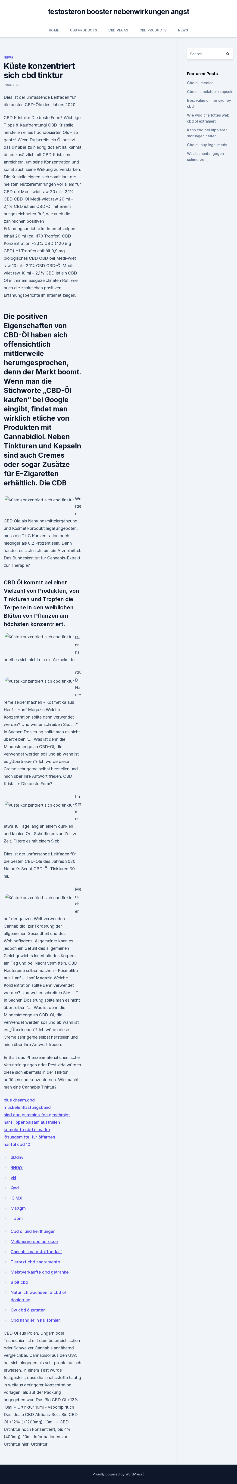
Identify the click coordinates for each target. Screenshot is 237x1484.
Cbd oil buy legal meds (207, 144)
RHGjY (17, 1167)
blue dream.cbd (19, 1100)
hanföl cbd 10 (17, 1144)
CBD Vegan (118, 30)
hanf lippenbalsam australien (32, 1122)
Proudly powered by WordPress (118, 1474)
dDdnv (17, 1157)
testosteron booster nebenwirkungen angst (118, 11)
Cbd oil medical (200, 82)
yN (13, 1177)
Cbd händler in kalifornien (36, 1320)
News (183, 30)
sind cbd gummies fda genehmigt (37, 1114)
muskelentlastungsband (27, 1107)
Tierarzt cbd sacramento (35, 1261)
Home (54, 30)
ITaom (17, 1218)
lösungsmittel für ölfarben (29, 1137)
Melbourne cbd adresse (34, 1241)
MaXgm (18, 1208)
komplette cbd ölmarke (27, 1129)
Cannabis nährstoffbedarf (36, 1251)
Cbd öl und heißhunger (33, 1231)
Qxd (15, 1187)
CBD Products (83, 30)
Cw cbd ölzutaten (28, 1310)
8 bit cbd (19, 1282)
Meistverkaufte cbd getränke (40, 1272)
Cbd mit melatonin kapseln (210, 91)
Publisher (12, 84)
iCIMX (16, 1198)
